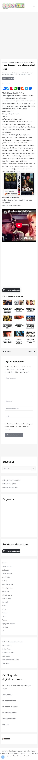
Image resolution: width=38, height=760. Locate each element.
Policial (5, 613)
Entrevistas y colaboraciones (12, 642)
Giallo (4, 606)
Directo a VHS (7, 595)
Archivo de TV (7, 566)
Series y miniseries (9, 718)
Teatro (4, 620)
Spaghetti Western (8, 623)
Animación (6, 570)
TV (3, 631)
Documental (6, 598)
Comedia (5, 591)
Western (28, 74)
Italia (16, 74)
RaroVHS (5, 62)
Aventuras (6, 577)
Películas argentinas (9, 712)
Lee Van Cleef (21, 74)
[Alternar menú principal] (34, 6)
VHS (11, 62)
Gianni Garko (10, 74)
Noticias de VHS (8, 652)
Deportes (5, 724)
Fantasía (5, 602)
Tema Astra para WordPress (22, 756)
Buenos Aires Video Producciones (23, 73)
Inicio (4, 563)
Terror (4, 616)
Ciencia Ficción (7, 584)
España (4, 74)
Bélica (4, 581)
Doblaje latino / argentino (11, 480)
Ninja (4, 609)
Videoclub (6, 663)
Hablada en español (9, 484)
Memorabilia (6, 645)
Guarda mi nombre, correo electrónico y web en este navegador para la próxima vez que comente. (19, 426)
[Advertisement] (19, 32)
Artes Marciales (7, 573)
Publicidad (6, 656)
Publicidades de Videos (10, 660)
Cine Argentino (7, 588)
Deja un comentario (7, 73)
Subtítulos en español (10, 487)
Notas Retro (6, 649)
